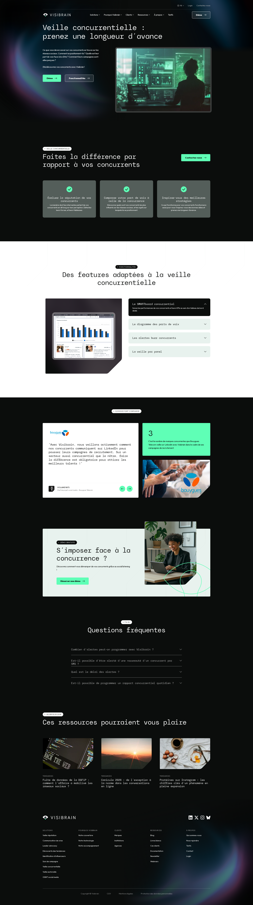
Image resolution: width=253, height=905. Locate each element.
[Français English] (180, 5)
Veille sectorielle (49, 872)
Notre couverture (86, 835)
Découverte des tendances (54, 851)
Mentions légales (126, 893)
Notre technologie (86, 840)
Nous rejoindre (192, 840)
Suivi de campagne (50, 861)
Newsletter (154, 856)
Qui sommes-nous (193, 835)
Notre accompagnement (89, 846)
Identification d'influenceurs (54, 856)
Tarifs (170, 14)
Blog (152, 835)
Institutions (119, 840)
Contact (189, 851)
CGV (109, 893)
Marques (118, 835)
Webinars (154, 861)
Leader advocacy (50, 846)
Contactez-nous (203, 5)
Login (190, 5)
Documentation (156, 851)
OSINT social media (51, 877)
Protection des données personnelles (156, 893)
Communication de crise (53, 840)
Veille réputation (49, 835)
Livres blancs (155, 840)
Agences (118, 846)
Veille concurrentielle (51, 866)
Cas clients (154, 846)
